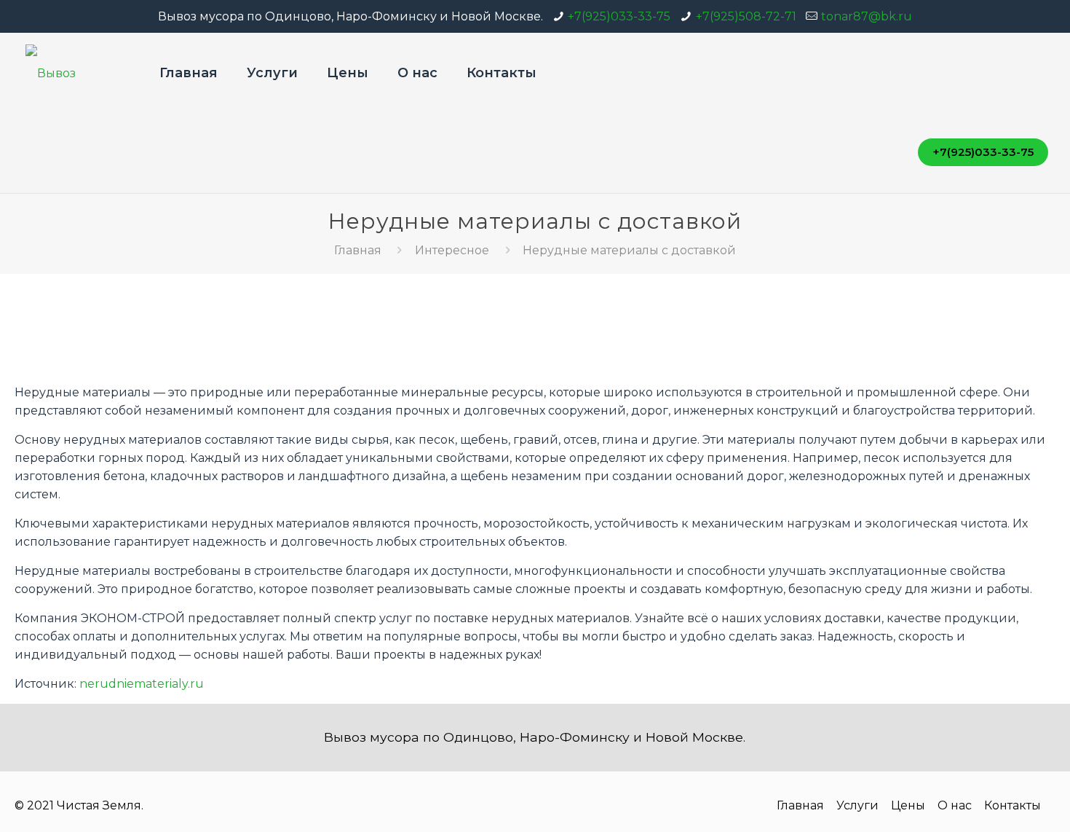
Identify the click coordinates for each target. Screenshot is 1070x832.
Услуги (857, 805)
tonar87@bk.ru (866, 16)
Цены (908, 805)
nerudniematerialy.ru (141, 684)
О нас (955, 805)
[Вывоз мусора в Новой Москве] (74, 73)
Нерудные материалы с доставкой (629, 250)
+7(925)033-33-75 (619, 16)
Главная (357, 250)
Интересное (452, 250)
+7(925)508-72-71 (746, 16)
